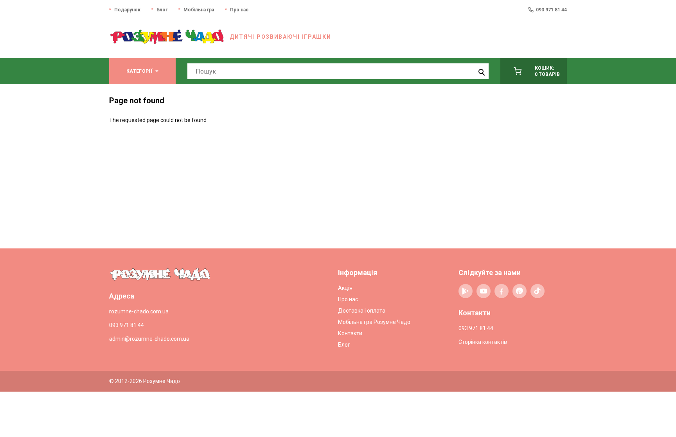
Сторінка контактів (482, 342)
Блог (161, 10)
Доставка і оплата (361, 311)
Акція (345, 288)
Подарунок (127, 10)
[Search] (481, 71)
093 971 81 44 (551, 10)
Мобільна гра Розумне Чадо (374, 322)
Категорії (139, 71)
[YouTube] (483, 291)
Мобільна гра (198, 10)
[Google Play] (465, 291)
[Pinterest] (519, 291)
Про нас (239, 10)
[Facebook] (501, 291)
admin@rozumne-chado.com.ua (149, 339)
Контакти (350, 333)
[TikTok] (537, 291)
